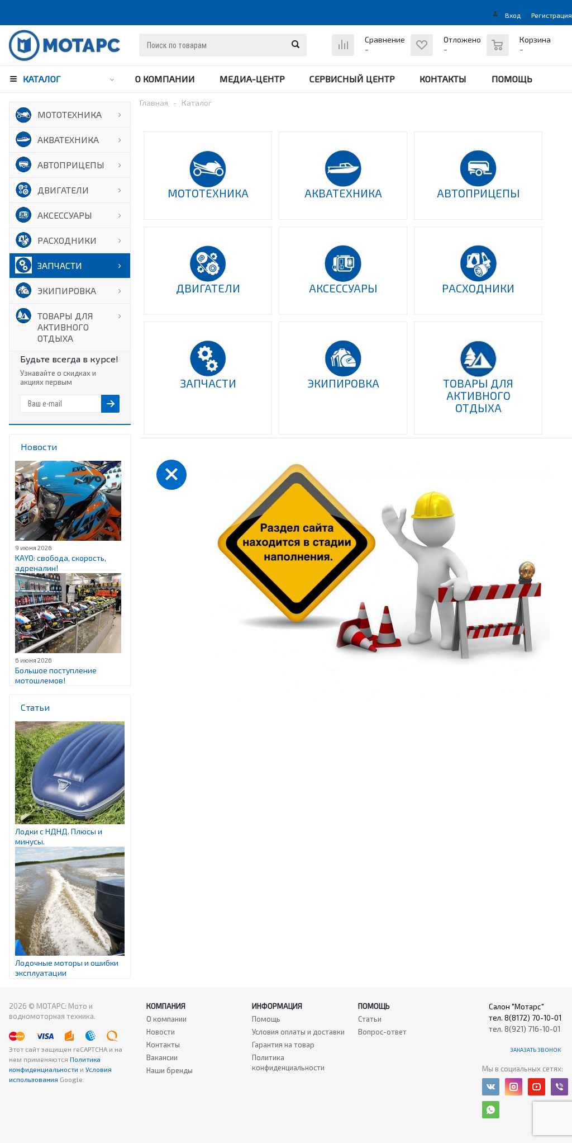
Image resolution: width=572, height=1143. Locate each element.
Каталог (42, 78)
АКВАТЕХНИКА (68, 139)
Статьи (370, 1018)
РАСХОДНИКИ (67, 240)
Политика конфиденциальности (288, 1062)
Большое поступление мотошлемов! (56, 675)
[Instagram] (513, 1086)
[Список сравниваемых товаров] (369, 53)
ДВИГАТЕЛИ (63, 190)
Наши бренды (169, 1070)
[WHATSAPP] (490, 1109)
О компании (165, 78)
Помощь (512, 78)
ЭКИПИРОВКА (66, 290)
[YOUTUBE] (536, 1086)
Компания (165, 1006)
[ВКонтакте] (490, 1086)
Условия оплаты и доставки (298, 1031)
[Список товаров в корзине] (520, 50)
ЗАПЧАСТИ (59, 265)
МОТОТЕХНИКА (69, 114)
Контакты (443, 78)
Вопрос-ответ (382, 1031)
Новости (160, 1031)
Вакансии (162, 1057)
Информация (277, 1006)
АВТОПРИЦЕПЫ (70, 164)
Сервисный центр (352, 78)
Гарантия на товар (283, 1044)
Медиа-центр (252, 78)
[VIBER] (559, 1086)
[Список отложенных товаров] (447, 53)
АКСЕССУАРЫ (64, 215)
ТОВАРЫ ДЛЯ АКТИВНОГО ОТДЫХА (65, 326)
